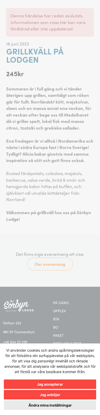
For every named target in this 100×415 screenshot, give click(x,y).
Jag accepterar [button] (50, 384)
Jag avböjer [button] (50, 395)
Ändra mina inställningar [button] (50, 405)
